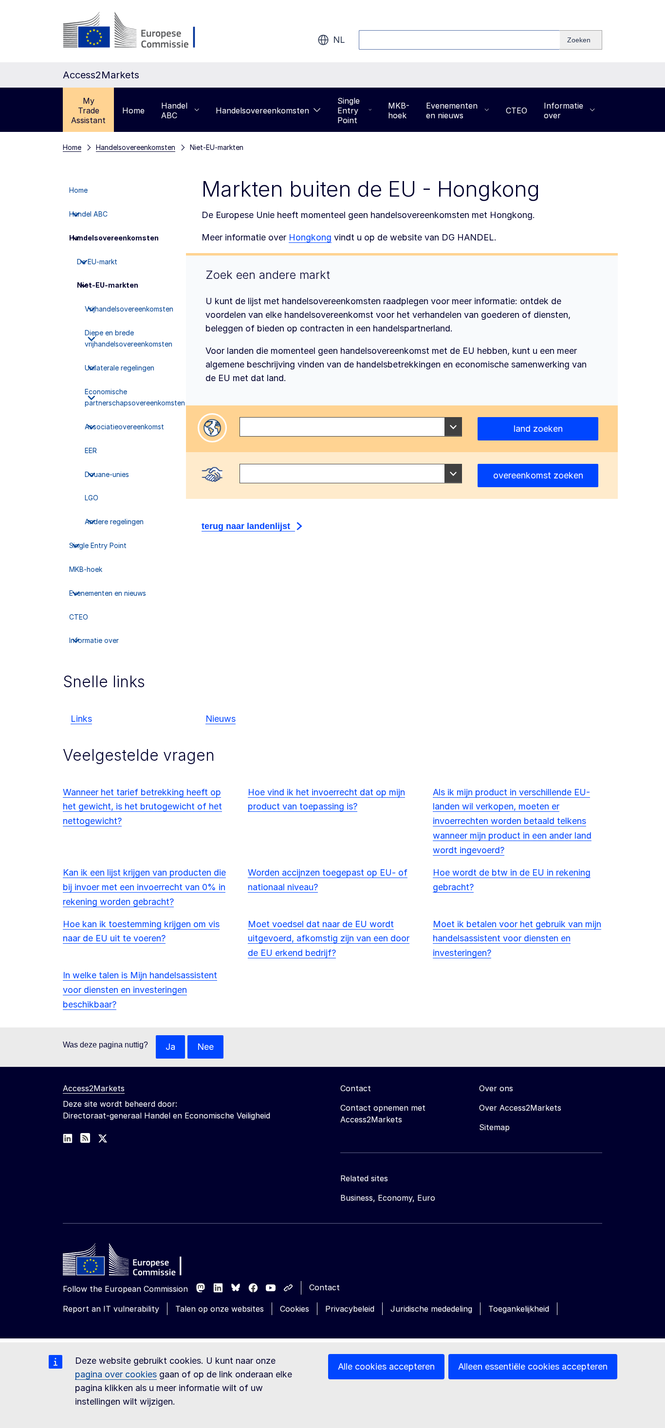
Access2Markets (94, 1088)
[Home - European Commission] (133, 1262)
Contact (324, 1287)
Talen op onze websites (219, 1309)
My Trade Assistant (88, 110)
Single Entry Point (348, 110)
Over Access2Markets (520, 1108)
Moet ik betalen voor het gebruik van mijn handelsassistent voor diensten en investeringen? (517, 938)
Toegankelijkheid (518, 1309)
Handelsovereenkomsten (262, 110)
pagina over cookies (116, 1374)
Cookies (294, 1309)
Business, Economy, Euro (387, 1198)
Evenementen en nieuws (452, 110)
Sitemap (494, 1127)
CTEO (516, 110)
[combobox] (351, 427)
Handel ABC (174, 110)
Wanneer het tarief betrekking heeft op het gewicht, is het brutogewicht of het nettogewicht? (142, 806)
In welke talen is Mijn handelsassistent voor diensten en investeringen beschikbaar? (140, 989)
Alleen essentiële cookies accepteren (533, 1366)
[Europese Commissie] (141, 31)
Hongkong (310, 237)
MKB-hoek (398, 110)
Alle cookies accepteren (386, 1366)
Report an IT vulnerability (111, 1309)
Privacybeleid (349, 1309)
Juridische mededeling (431, 1309)
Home (133, 110)
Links (81, 719)
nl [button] (339, 40)
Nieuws (220, 719)
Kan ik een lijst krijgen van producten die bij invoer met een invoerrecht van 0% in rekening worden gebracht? (144, 887)
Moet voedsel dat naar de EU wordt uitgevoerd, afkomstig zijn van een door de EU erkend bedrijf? (328, 938)
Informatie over (563, 110)
